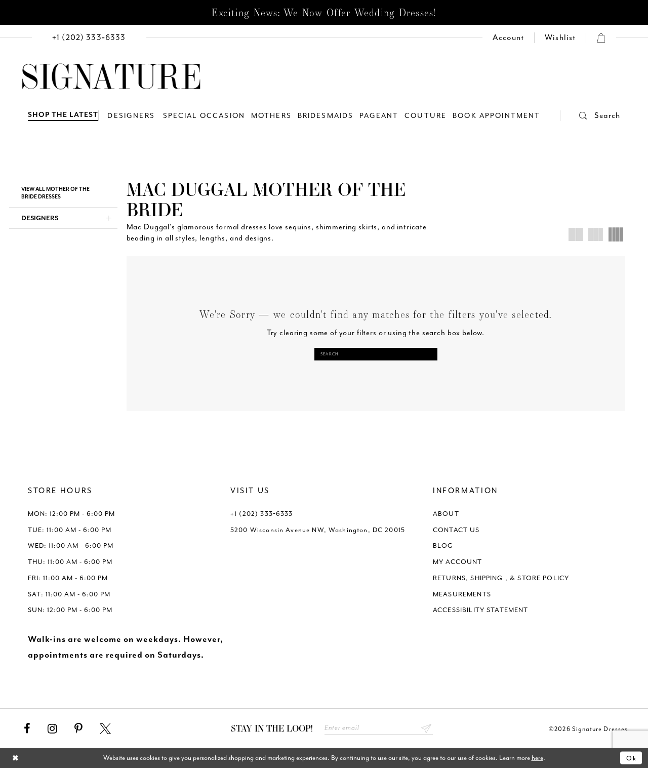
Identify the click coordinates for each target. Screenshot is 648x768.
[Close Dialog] (15, 758)
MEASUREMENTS (462, 594)
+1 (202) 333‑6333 (261, 513)
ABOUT (446, 513)
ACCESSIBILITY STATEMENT (481, 609)
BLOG (443, 545)
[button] (590, 115)
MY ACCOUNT (457, 561)
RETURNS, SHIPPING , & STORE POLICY (501, 578)
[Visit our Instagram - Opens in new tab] (52, 729)
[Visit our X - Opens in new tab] (105, 729)
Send (426, 728)
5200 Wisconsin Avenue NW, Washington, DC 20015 (317, 530)
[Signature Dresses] (111, 77)
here (537, 757)
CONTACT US (456, 530)
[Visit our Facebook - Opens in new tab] (27, 729)
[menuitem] (89, 37)
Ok (631, 757)
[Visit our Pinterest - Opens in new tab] (78, 729)
